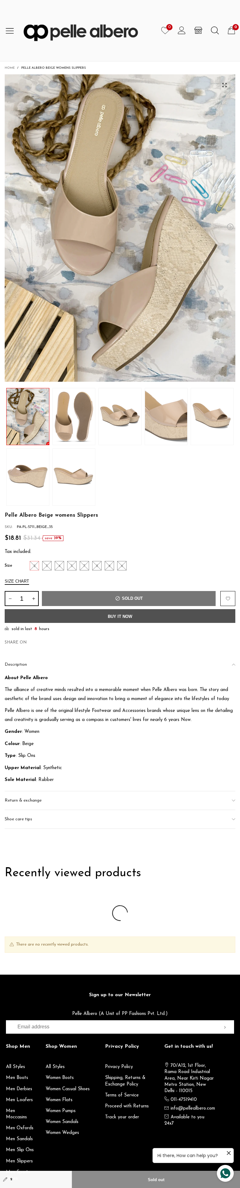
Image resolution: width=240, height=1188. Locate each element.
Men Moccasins (16, 1114)
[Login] (181, 30)
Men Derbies (19, 1089)
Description (16, 664)
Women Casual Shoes (68, 1089)
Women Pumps (61, 1111)
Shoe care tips (18, 819)
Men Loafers (19, 1100)
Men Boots (17, 1078)
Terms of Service (122, 1095)
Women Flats (59, 1100)
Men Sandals (19, 1139)
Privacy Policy (119, 1067)
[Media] (224, 85)
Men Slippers (19, 1161)
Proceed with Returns (127, 1106)
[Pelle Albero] (88, 30)
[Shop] (198, 30)
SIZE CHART (17, 581)
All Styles (15, 1067)
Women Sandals (62, 1122)
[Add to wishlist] (227, 598)
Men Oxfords (19, 1128)
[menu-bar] (12, 31)
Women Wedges (62, 1133)
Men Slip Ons (20, 1150)
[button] (10, 227)
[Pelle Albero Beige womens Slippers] (120, 228)
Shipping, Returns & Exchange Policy (125, 1081)
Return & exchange (23, 800)
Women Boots (60, 1078)
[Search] (215, 30)
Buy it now (120, 616)
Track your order (122, 1117)
